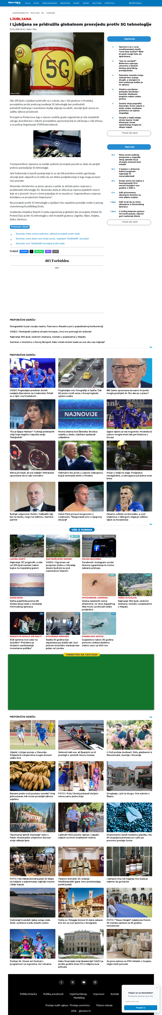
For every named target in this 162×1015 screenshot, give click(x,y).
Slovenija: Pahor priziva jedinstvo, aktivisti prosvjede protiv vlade (48, 234)
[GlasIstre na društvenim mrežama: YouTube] (86, 982)
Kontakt (115, 994)
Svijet (76, 3)
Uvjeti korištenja (79, 994)
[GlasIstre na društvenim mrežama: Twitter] (75, 982)
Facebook (24, 251)
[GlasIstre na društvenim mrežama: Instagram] (98, 982)
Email (55, 251)
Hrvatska (65, 3)
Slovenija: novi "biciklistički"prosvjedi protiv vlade (40, 243)
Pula (27, 3)
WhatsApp (39, 251)
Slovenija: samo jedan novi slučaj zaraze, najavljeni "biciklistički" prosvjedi (52, 239)
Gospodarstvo (21, 13)
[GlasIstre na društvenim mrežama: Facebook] (64, 982)
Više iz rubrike (82, 529)
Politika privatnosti (53, 994)
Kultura (96, 3)
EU (43, 13)
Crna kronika (49, 3)
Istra (36, 3)
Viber (48, 251)
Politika (35, 13)
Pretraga (136, 3)
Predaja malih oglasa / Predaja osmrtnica (68, 1005)
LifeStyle (109, 3)
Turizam (50, 13)
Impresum (99, 994)
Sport (86, 3)
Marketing (79, 998)
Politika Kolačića (29, 994)
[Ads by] (40, 159)
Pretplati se (140, 1008)
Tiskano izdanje (104, 1005)
